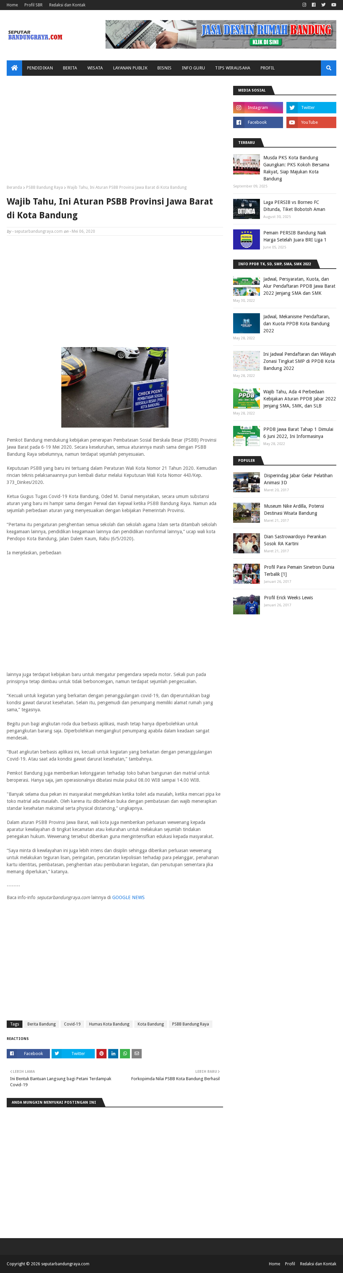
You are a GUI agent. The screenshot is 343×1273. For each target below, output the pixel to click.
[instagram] (304, 5)
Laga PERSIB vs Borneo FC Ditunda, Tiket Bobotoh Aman (294, 206)
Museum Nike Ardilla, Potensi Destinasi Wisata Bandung (294, 509)
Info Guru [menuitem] (193, 67)
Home (12, 5)
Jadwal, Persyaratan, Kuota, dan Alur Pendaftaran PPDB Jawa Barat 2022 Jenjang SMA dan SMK (299, 286)
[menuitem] (14, 68)
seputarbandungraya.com (38, 231)
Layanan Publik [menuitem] (130, 67)
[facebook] (313, 5)
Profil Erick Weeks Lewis (288, 597)
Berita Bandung (41, 1024)
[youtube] (333, 5)
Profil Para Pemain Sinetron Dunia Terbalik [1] (299, 570)
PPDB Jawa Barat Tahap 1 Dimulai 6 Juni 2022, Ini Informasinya (298, 433)
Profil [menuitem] (268, 67)
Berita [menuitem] (70, 67)
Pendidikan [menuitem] (40, 67)
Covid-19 (72, 1024)
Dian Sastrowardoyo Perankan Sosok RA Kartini (295, 540)
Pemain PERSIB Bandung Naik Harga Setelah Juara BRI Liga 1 (295, 236)
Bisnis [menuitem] (164, 67)
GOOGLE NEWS (128, 897)
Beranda (14, 187)
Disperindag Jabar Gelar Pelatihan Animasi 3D (298, 479)
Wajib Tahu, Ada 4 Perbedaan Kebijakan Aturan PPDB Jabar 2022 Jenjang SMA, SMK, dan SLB (299, 398)
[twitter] (323, 5)
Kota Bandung (151, 1024)
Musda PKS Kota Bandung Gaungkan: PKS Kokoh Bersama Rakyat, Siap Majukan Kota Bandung (296, 168)
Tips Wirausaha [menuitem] (232, 67)
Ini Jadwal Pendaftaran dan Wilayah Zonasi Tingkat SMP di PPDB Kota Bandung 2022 (299, 361)
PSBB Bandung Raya (44, 187)
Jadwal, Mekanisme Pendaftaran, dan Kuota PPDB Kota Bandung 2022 (296, 323)
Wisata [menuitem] (95, 67)
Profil (290, 1264)
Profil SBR (33, 5)
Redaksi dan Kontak (67, 5)
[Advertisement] (115, 133)
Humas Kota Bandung (109, 1024)
